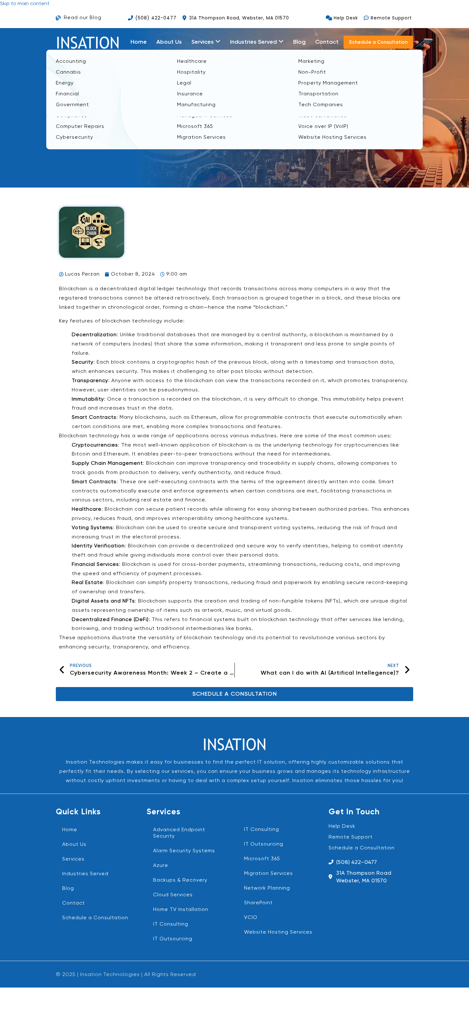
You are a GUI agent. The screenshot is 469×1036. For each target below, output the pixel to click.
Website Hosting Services (278, 932)
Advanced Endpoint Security (179, 833)
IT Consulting (170, 924)
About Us (169, 42)
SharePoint (258, 903)
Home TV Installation (180, 909)
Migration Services (268, 873)
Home (138, 42)
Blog (299, 42)
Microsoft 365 (262, 859)
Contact (327, 42)
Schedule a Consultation (95, 918)
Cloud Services (173, 895)
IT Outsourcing (172, 939)
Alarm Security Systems (184, 851)
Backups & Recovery (180, 880)
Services (73, 859)
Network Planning (267, 888)
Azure (160, 865)
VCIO (250, 917)
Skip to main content (24, 3)
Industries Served (85, 874)
